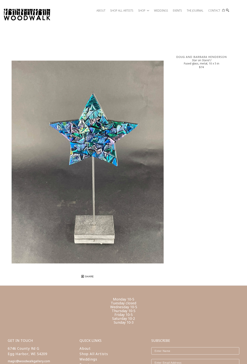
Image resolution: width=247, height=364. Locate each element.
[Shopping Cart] (223, 10)
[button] (143, 10)
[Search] (227, 10)
